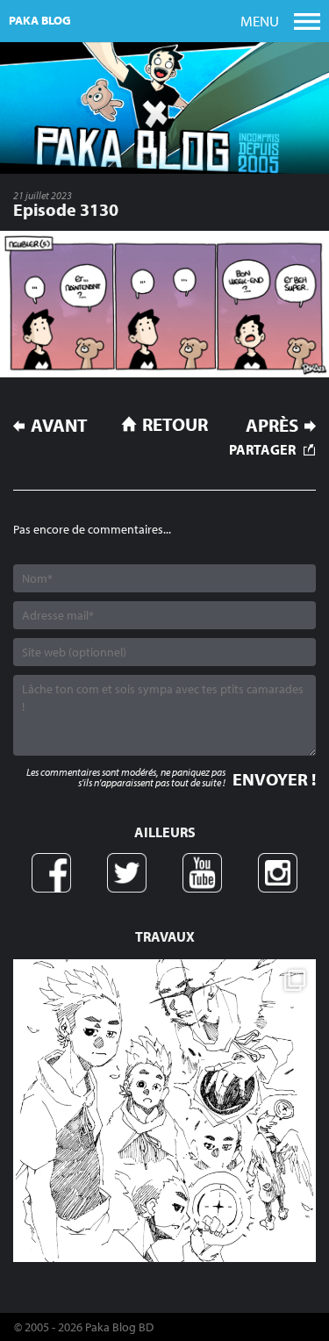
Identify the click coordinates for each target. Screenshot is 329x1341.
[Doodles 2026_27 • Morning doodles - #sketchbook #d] (164, 1110)
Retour (175, 423)
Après (272, 425)
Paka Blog (40, 20)
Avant (59, 425)
